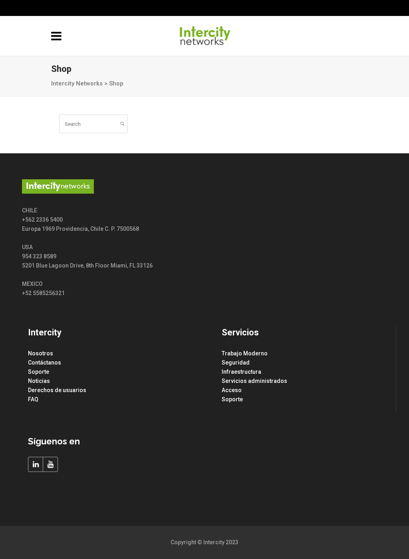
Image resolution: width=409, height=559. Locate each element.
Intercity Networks (77, 83)
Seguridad (236, 362)
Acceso (232, 390)
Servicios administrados (254, 381)
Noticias (39, 381)
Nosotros (40, 353)
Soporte (38, 372)
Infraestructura (241, 372)
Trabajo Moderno (245, 353)
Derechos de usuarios (57, 390)
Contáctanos (44, 362)
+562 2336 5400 (369, 8)
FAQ (33, 399)
